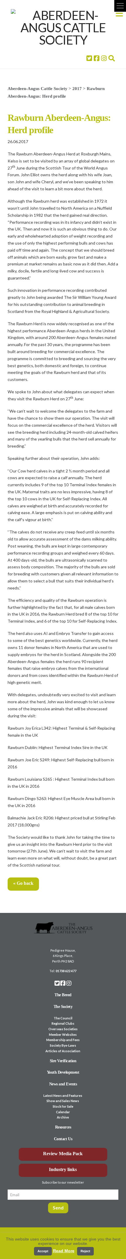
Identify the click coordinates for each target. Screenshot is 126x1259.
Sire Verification (63, 1061)
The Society (63, 1006)
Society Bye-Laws (63, 1045)
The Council (63, 1018)
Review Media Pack (63, 1153)
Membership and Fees (63, 1040)
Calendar (63, 1112)
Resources (63, 1127)
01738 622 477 (66, 971)
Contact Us (63, 1139)
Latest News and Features (62, 1095)
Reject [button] (85, 1251)
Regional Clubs (63, 1023)
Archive (63, 1117)
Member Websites (63, 1034)
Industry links (63, 1169)
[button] (120, 6)
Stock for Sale (63, 1106)
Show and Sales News (63, 1101)
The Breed (63, 995)
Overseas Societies (63, 1029)
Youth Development (63, 1072)
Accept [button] (43, 1251)
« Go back (23, 883)
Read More (63, 1251)
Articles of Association (62, 1051)
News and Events (63, 1084)
